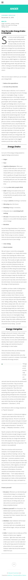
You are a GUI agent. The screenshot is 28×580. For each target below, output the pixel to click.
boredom (7, 23)
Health (3, 21)
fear (6, 25)
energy (13, 23)
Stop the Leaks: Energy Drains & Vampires (13, 32)
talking (3, 27)
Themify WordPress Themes (19, 575)
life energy (14, 25)
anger (3, 23)
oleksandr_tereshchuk (8, 15)
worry (7, 27)
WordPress (9, 575)
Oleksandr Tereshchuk (13, 573)
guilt (9, 25)
